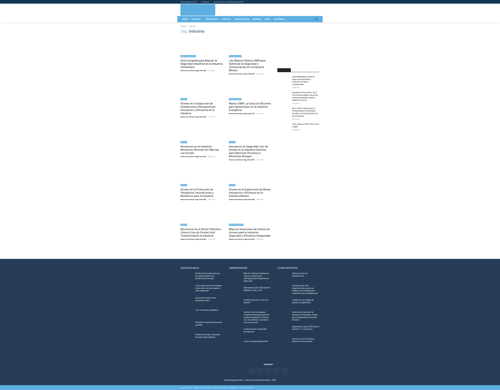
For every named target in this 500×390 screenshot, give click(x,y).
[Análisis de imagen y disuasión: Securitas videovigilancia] (186, 337)
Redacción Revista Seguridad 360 (193, 70)
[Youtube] (314, 1)
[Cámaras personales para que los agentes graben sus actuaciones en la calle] (186, 276)
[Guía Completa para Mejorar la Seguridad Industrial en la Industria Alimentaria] (201, 46)
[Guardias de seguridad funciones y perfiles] (186, 325)
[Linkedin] (310, 1)
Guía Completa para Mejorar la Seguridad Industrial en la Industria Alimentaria (201, 64)
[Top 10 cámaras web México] (186, 313)
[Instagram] (318, 1)
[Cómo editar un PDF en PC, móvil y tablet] (283, 127)
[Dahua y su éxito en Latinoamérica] (283, 276)
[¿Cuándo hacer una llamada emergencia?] (235, 332)
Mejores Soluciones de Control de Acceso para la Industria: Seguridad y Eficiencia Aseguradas (250, 232)
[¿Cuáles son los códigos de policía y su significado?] (283, 303)
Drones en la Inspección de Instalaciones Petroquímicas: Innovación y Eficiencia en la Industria (198, 108)
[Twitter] (307, 1)
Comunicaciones (235, 56)
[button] (316, 19)
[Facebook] (303, 1)
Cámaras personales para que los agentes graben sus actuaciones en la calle (207, 275)
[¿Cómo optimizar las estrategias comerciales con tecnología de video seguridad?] (186, 288)
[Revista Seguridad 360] (197, 9)
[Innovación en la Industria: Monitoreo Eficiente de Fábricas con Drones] (201, 132)
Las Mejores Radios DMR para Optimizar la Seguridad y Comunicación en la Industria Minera (247, 65)
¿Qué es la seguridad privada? (256, 341)
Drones (183, 99)
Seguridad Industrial (188, 56)
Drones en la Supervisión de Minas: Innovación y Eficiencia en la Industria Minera (250, 193)
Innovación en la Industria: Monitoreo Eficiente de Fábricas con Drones (199, 150)
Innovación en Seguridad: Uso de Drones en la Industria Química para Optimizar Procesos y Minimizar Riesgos (248, 151)
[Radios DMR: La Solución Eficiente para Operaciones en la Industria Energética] (250, 89)
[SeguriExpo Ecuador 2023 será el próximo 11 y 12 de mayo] (283, 329)
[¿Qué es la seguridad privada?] (235, 344)
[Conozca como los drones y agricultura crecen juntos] (283, 342)
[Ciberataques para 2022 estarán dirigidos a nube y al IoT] (235, 290)
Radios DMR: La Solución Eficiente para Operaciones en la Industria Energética (250, 107)
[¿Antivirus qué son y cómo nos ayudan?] (235, 303)
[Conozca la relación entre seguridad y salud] (186, 301)
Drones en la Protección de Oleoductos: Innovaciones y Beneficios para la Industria (197, 193)
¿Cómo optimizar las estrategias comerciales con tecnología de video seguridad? (208, 288)
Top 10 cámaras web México (207, 310)
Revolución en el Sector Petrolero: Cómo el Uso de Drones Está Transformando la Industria (200, 232)
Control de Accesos (236, 225)
